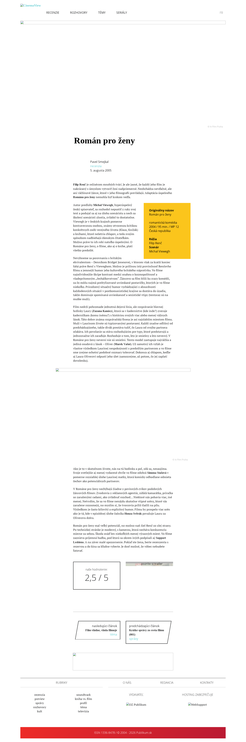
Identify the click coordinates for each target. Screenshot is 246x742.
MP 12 (175, 227)
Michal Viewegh (159, 251)
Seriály (121, 13)
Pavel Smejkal (99, 162)
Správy (39, 703)
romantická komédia (163, 223)
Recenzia (96, 166)
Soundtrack (83, 695)
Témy (102, 13)
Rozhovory (78, 13)
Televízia (83, 711)
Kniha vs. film (83, 699)
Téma (83, 707)
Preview (40, 699)
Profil (83, 703)
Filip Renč (155, 243)
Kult (39, 711)
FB (221, 13)
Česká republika (160, 231)
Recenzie (52, 13)
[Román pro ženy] (123, 72)
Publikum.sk (144, 733)
